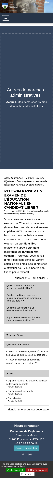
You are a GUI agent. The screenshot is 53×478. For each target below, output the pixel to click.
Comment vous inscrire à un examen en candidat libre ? (20, 309)
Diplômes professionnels (20, 391)
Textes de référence (16, 335)
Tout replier (21, 277)
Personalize (27, 474)
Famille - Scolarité (35, 178)
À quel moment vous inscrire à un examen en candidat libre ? (23, 318)
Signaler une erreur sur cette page (28, 409)
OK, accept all (16, 470)
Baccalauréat (14, 398)
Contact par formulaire (26, 448)
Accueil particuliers (14, 178)
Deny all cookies (38, 470)
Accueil (11, 101)
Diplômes (9, 181)
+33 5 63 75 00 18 (26, 443)
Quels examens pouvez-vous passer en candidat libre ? (21, 286)
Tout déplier (40, 277)
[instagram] (30, 454)
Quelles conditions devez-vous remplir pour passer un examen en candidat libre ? (24, 298)
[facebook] (23, 454)
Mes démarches (27, 101)
